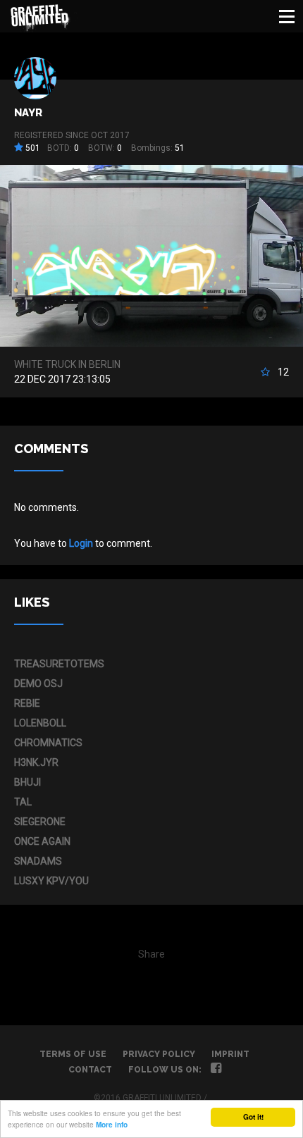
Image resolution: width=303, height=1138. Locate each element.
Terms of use (72, 1054)
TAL (23, 802)
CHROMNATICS (48, 742)
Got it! (253, 1117)
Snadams (38, 861)
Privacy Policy (159, 1054)
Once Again (42, 841)
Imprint (230, 1054)
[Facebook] (216, 1070)
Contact (90, 1070)
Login (81, 543)
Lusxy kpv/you (51, 880)
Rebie (27, 703)
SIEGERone (40, 821)
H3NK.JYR (36, 762)
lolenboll (40, 723)
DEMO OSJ (38, 683)
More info (112, 1125)
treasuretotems (59, 663)
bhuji (27, 782)
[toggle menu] (286, 16)
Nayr (28, 112)
